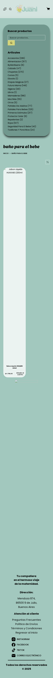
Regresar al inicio (26, 632)
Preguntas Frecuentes (26, 620)
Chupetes (13, 71)
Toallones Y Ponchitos (19, 129)
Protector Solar (15, 116)
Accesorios (13, 58)
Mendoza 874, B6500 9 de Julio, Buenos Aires (26, 603)
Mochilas (12, 99)
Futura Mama (14, 85)
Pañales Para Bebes (18, 109)
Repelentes (13, 119)
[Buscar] (10, 9)
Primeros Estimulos (17, 112)
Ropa (10, 122)
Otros (11, 102)
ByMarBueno (14, 65)
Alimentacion (14, 61)
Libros (11, 92)
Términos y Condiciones (26, 628)
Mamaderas (14, 95)
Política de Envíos (26, 624)
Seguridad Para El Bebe (19, 126)
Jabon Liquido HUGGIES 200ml (14, 367)
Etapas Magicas (16, 82)
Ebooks (11, 78)
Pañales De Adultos (17, 105)
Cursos (11, 75)
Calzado (12, 68)
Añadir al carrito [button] (20, 374)
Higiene (11, 88)
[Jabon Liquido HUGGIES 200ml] (14, 265)
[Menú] (5, 9)
